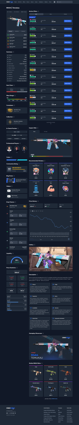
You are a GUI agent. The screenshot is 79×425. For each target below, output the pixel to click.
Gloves (32, 1)
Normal (10, 31)
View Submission (23, 76)
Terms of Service (61, 416)
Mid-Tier (19, 1)
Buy (36, 14)
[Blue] (11, 159)
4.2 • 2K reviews (33, 119)
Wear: (13, 135)
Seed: (15, 131)
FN (9, 100)
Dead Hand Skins (47, 421)
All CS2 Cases (69, 414)
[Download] (30, 269)
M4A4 (25, 59)
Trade (65, 14)
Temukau (24, 61)
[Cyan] (22, 159)
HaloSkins (33, 82)
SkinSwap (33, 41)
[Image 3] (50, 270)
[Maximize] (71, 134)
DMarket (33, 34)
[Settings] (54, 2)
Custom (23, 138)
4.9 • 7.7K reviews (33, 50)
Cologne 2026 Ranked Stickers (49, 410)
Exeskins (33, 88)
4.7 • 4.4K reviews (33, 64)
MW (13, 100)
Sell (51, 14)
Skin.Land (33, 61)
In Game (10, 11)
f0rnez (25, 74)
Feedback (60, 412)
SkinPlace (33, 116)
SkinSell (33, 54)
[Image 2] (48, 270)
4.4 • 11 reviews (32, 78)
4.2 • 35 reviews (33, 91)
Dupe (32, 75)
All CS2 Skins (69, 410)
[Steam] (15, 413)
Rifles (24, 1)
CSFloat (33, 27)
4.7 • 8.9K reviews (33, 22)
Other (50, 1)
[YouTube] (13, 413)
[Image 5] (53, 270)
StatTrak (16, 31)
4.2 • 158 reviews (33, 105)
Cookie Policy (60, 419)
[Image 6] (55, 270)
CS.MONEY (33, 19)
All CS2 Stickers (69, 412)
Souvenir (23, 31)
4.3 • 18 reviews (32, 112)
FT (17, 100)
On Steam (24, 11)
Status (59, 414)
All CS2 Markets (69, 419)
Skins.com (33, 68)
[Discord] (7, 413)
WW (21, 100)
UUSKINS (33, 102)
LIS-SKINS (33, 47)
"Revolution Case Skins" (21, 80)
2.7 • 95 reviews (33, 98)
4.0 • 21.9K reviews (33, 37)
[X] (10, 413)
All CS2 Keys (69, 416)
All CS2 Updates (70, 421)
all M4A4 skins (54, 398)
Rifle (25, 57)
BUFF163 (33, 95)
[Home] (10, 2)
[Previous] (7, 132)
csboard (33, 109)
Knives (28, 1)
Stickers (46, 1)
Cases (36, 1)
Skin (25, 55)
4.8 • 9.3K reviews (33, 30)
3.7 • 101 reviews (33, 71)
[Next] (26, 132)
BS (25, 100)
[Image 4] (51, 270)
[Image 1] (46, 270)
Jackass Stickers (47, 414)
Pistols (15, 1)
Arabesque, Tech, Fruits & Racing (50, 412)
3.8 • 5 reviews (32, 57)
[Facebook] (11, 413)
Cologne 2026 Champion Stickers (50, 416)
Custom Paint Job (23, 63)
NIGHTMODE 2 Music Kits (48, 419)
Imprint (59, 421)
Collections (41, 1)
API (58, 410)
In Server (17, 11)
